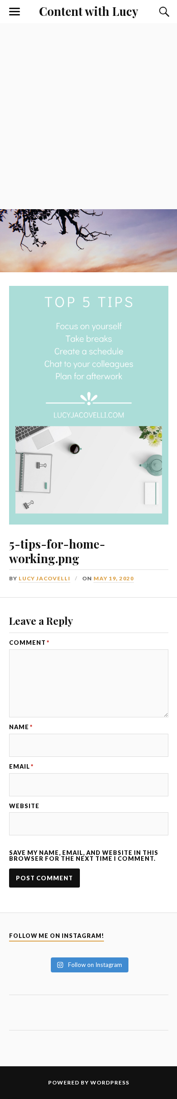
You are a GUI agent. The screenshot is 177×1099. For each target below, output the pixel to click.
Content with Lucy (88, 11)
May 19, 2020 (113, 578)
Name (21, 727)
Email (21, 767)
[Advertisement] (88, 116)
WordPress (109, 1082)
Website (24, 806)
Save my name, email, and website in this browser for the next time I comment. (83, 856)
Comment (29, 643)
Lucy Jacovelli (44, 578)
